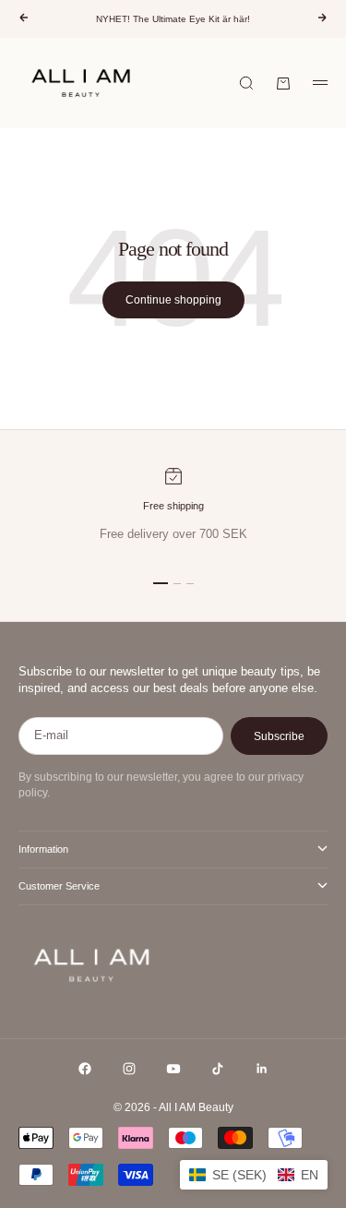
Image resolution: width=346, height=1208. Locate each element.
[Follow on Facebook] (85, 1068)
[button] (254, 1175)
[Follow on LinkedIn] (262, 1068)
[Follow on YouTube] (173, 1068)
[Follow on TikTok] (217, 1068)
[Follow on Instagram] (129, 1068)
